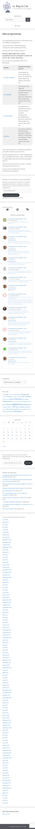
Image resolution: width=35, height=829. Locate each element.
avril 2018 (5, 770)
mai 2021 (5, 677)
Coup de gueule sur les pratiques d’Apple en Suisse (16, 484)
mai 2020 (5, 707)
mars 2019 (5, 743)
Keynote (9, 404)
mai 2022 (5, 647)
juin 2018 (4, 765)
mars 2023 (5, 622)
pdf (19, 407)
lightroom (17, 404)
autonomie (11, 394)
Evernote (4, 399)
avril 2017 (5, 800)
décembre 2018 (6, 750)
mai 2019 (5, 738)
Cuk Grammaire (8, 116)
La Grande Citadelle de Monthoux (11, 502)
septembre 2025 (7, 547)
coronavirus (9, 396)
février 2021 (5, 685)
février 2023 (5, 625)
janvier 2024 (5, 597)
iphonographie (24, 401)
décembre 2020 (6, 690)
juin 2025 (5, 555)
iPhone (15, 401)
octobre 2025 (6, 545)
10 (4, 432)
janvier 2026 (5, 537)
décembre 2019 (6, 720)
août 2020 (5, 700)
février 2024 (5, 595)
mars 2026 (5, 532)
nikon (9, 407)
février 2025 (5, 565)
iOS (13, 401)
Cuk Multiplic (7, 95)
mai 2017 (4, 798)
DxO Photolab (26, 396)
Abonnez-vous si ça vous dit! (11, 195)
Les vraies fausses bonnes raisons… (17, 357)
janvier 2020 (5, 718)
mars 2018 (5, 773)
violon (28, 409)
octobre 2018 (6, 755)
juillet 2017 (5, 793)
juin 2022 (4, 645)
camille (14, 394)
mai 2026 (5, 527)
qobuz (3, 409)
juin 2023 (4, 615)
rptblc (14, 409)
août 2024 (5, 580)
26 (12, 438)
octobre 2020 (6, 695)
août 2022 (5, 640)
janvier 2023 (5, 627)
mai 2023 (5, 617)
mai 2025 (5, 557)
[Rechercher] (28, 20)
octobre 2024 (6, 575)
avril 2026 (5, 530)
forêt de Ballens (25, 399)
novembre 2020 (6, 692)
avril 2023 (5, 620)
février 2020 (5, 715)
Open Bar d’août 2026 (8, 491)
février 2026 (5, 535)
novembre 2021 (6, 662)
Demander (28, 463)
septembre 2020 (7, 698)
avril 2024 (5, 590)
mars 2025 (5, 562)
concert (4, 396)
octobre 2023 (6, 605)
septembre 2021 (7, 667)
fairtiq (7, 399)
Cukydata (6, 136)
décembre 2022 (6, 630)
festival (18, 399)
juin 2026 (5, 525)
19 (12, 435)
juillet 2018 (5, 763)
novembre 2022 (6, 632)
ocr (11, 407)
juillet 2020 (5, 703)
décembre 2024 (6, 570)
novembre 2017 (6, 783)
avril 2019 (5, 740)
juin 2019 (4, 735)
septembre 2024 (7, 577)
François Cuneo (12, 240)
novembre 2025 (6, 542)
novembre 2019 (6, 723)
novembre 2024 (6, 572)
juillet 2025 (5, 552)
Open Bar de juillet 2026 (9, 509)
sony (17, 409)
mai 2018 (5, 768)
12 (12, 432)
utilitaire (25, 409)
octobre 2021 (6, 665)
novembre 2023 (6, 602)
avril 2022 (5, 650)
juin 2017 (4, 795)
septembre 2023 (7, 607)
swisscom (21, 409)
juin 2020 (5, 705)
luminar (25, 404)
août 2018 (5, 760)
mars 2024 (5, 592)
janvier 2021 (5, 687)
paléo (17, 407)
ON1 (13, 407)
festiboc (11, 399)
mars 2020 (5, 713)
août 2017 (5, 790)
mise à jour (5, 407)
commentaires (24, 394)
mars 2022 (5, 652)
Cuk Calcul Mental (8, 77)
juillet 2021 (5, 672)
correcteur (15, 396)
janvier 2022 (5, 657)
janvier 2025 (5, 567)
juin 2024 (5, 585)
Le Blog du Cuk (20, 6)
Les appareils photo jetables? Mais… (17, 219)
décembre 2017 (6, 780)
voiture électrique (10, 411)
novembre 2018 (6, 753)
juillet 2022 (5, 642)
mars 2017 (5, 803)
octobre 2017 (6, 785)
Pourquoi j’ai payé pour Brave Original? (13, 488)
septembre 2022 (7, 637)
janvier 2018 (5, 778)
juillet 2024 (5, 582)
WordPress (18, 411)
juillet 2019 (5, 733)
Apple (6, 394)
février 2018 (5, 775)
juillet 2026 (5, 522)
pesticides (27, 407)
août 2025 (5, 550)
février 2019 (5, 745)
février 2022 (5, 655)
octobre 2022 (6, 635)
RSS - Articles (6, 814)
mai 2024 (5, 587)
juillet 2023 (5, 612)
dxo (20, 396)
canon (18, 394)
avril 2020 (5, 710)
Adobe (3, 394)
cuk (18, 396)
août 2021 (5, 670)
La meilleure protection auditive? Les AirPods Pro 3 (16, 504)
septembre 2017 (6, 788)
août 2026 (5, 519)
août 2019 (5, 730)
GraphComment (7, 401)
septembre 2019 (7, 728)
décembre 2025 (6, 540)
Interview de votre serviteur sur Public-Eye (14, 497)
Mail (30, 404)
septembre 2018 (7, 758)
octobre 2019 (6, 725)
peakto (23, 407)
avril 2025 (5, 560)
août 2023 (5, 610)
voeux (4, 411)
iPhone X (19, 401)
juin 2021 (4, 675)
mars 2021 (5, 682)
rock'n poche (9, 409)
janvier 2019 (5, 748)
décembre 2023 (6, 600)
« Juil (3, 446)
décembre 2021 (6, 660)
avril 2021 (5, 680)
